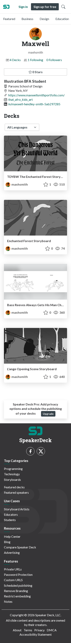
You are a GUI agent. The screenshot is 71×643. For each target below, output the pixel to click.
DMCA (52, 630)
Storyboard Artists (16, 509)
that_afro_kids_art (20, 99)
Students (10, 520)
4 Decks (15, 60)
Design (44, 19)
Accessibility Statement (36, 634)
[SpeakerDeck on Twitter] (41, 451)
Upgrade (48, 413)
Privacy (39, 630)
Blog (7, 542)
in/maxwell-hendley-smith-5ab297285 (34, 104)
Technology (12, 474)
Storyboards (12, 479)
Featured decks (14, 487)
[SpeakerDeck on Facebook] (30, 451)
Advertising (12, 552)
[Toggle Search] (63, 6)
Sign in (23, 7)
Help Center (12, 536)
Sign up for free (45, 7)
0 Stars (37, 72)
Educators (11, 514)
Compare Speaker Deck (20, 547)
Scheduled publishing (18, 585)
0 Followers (54, 60)
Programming (13, 469)
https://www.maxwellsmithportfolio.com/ (36, 95)
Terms (28, 630)
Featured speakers (16, 492)
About (17, 630)
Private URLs (13, 569)
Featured (9, 19)
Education (62, 19)
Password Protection (18, 574)
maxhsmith (19, 184)
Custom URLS (13, 580)
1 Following (35, 60)
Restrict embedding (17, 596)
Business (27, 19)
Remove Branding (16, 591)
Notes (8, 601)
